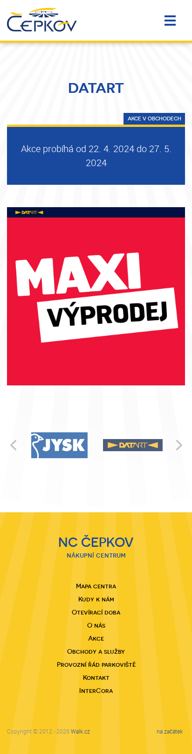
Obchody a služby (96, 651)
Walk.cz (80, 731)
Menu (171, 21)
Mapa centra (96, 586)
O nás (96, 625)
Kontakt (96, 677)
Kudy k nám (96, 599)
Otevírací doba (96, 612)
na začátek (170, 731)
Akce (96, 638)
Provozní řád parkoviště (96, 664)
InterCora (96, 690)
